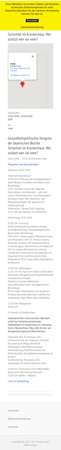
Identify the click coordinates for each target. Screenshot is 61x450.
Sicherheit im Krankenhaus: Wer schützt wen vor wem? (29, 37)
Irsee (10, 128)
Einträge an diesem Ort (20, 75)
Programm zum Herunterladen (23, 164)
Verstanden (32, 20)
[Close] (33, 56)
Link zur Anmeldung (18, 381)
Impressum (13, 410)
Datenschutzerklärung (19, 418)
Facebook (13, 426)
